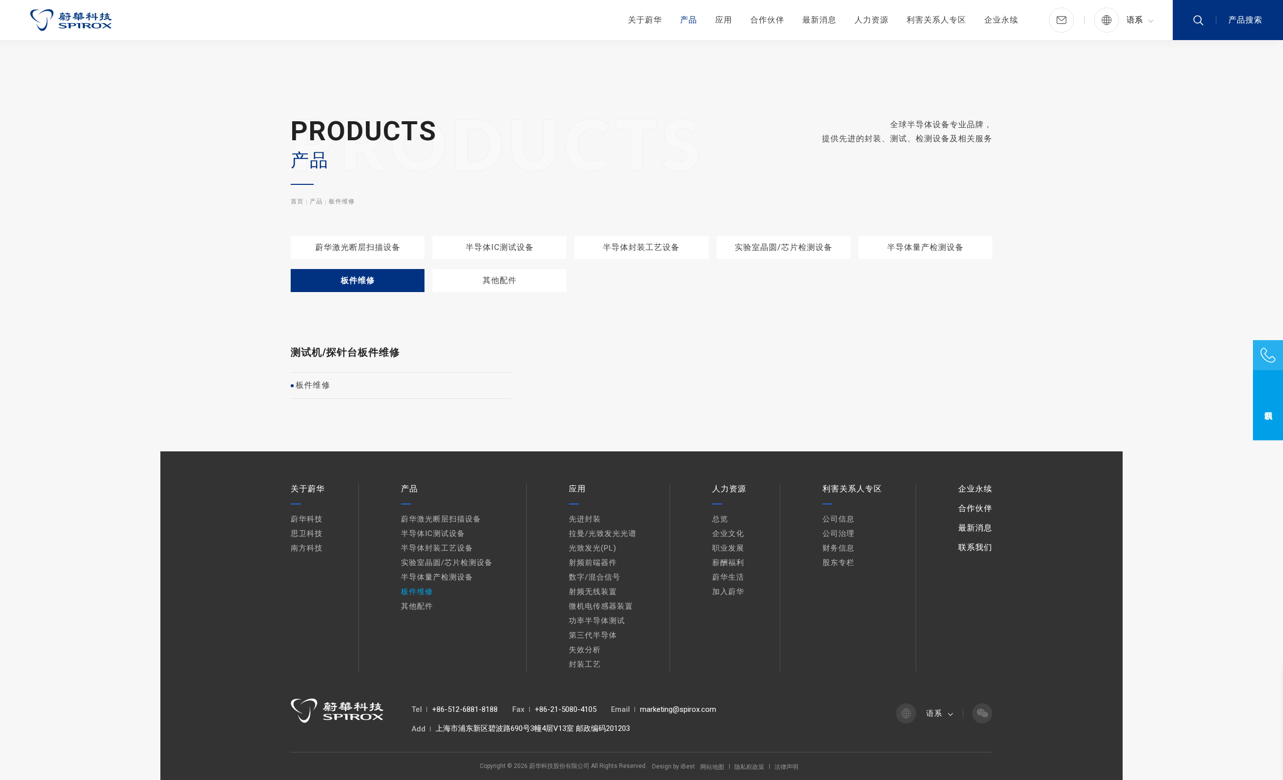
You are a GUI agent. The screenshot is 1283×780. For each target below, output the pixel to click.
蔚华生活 (728, 577)
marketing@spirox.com (678, 709)
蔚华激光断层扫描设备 (357, 247)
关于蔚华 (645, 20)
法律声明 (786, 766)
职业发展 (728, 548)
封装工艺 (585, 664)
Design (662, 766)
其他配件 (500, 280)
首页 (297, 201)
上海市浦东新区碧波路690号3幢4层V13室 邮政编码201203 (533, 728)
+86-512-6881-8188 (465, 709)
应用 (723, 20)
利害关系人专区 (936, 20)
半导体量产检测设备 (925, 247)
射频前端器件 (593, 562)
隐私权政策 (749, 766)
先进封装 (585, 519)
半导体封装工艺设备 (641, 247)
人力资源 (871, 20)
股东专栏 (838, 562)
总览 (720, 519)
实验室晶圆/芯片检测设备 (783, 247)
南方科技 (307, 548)
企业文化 (728, 533)
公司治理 (838, 533)
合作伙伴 (767, 20)
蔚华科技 (307, 519)
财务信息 (838, 548)
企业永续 (1001, 20)
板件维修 (342, 201)
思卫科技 (307, 533)
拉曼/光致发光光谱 (602, 533)
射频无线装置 (593, 591)
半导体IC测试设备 (500, 247)
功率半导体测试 (597, 620)
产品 (688, 20)
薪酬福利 (728, 562)
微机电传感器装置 (601, 606)
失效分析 (585, 649)
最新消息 (819, 20)
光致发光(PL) (592, 548)
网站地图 (712, 766)
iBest (688, 766)
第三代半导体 (593, 635)
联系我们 (975, 547)
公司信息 (838, 519)
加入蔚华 (728, 591)
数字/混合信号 (594, 577)
